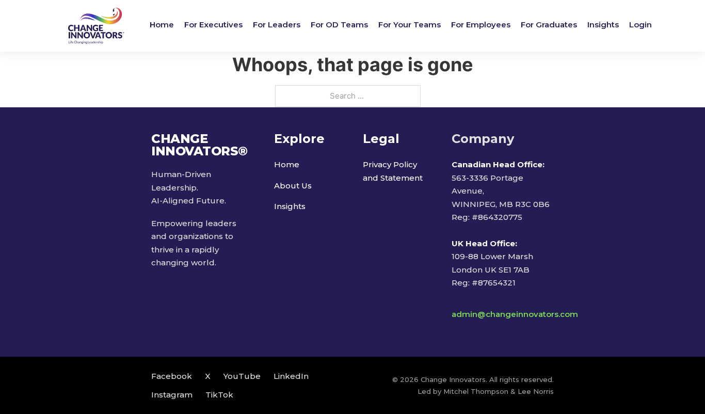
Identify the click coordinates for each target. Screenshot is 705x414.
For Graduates (549, 24)
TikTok (219, 395)
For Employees (480, 24)
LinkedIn (291, 376)
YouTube (242, 376)
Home (162, 24)
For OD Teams (339, 24)
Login (640, 24)
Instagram (172, 395)
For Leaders (276, 24)
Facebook (171, 376)
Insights (603, 24)
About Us (293, 185)
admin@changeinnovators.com (515, 314)
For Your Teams (409, 24)
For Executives (213, 24)
